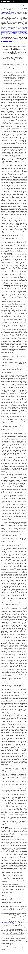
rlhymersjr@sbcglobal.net (6, 41)
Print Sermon (24, 5)
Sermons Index (4, 5)
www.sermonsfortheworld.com (8, 12)
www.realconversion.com (7, 916)
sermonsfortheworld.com (8, 1)
